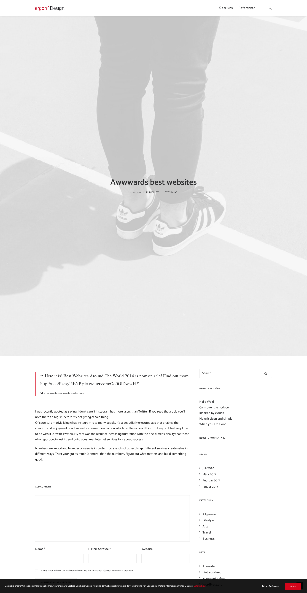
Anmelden (209, 566)
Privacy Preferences (270, 586)
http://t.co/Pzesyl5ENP (60, 383)
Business (154, 192)
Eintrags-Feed (212, 572)
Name (40, 549)
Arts (205, 526)
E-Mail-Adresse (99, 549)
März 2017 (209, 474)
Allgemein (209, 514)
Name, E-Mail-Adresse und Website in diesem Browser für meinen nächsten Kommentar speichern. (87, 571)
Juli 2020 (208, 468)
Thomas (172, 192)
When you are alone (212, 424)
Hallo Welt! (206, 402)
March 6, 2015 (77, 393)
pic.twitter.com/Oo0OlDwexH (109, 383)
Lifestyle (208, 520)
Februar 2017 (211, 480)
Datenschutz (200, 586)
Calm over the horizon (214, 407)
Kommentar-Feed (214, 578)
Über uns (226, 8)
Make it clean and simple (215, 418)
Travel (207, 532)
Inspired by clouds (211, 413)
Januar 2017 (210, 486)
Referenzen (247, 8)
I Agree (293, 586)
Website (147, 549)
